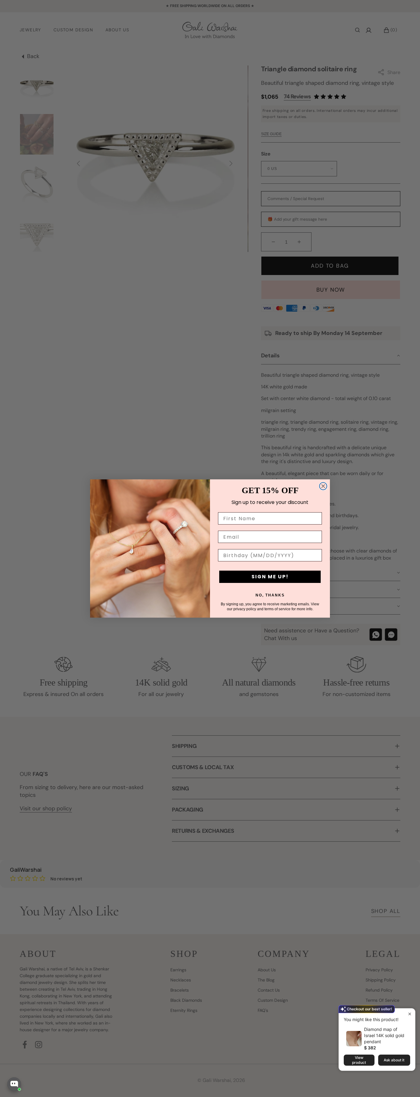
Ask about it (394, 1060)
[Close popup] (409, 1013)
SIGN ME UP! (270, 576)
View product (359, 1060)
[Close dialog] (323, 486)
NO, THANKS (270, 595)
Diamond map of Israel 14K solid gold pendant (384, 1035)
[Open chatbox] (14, 1084)
